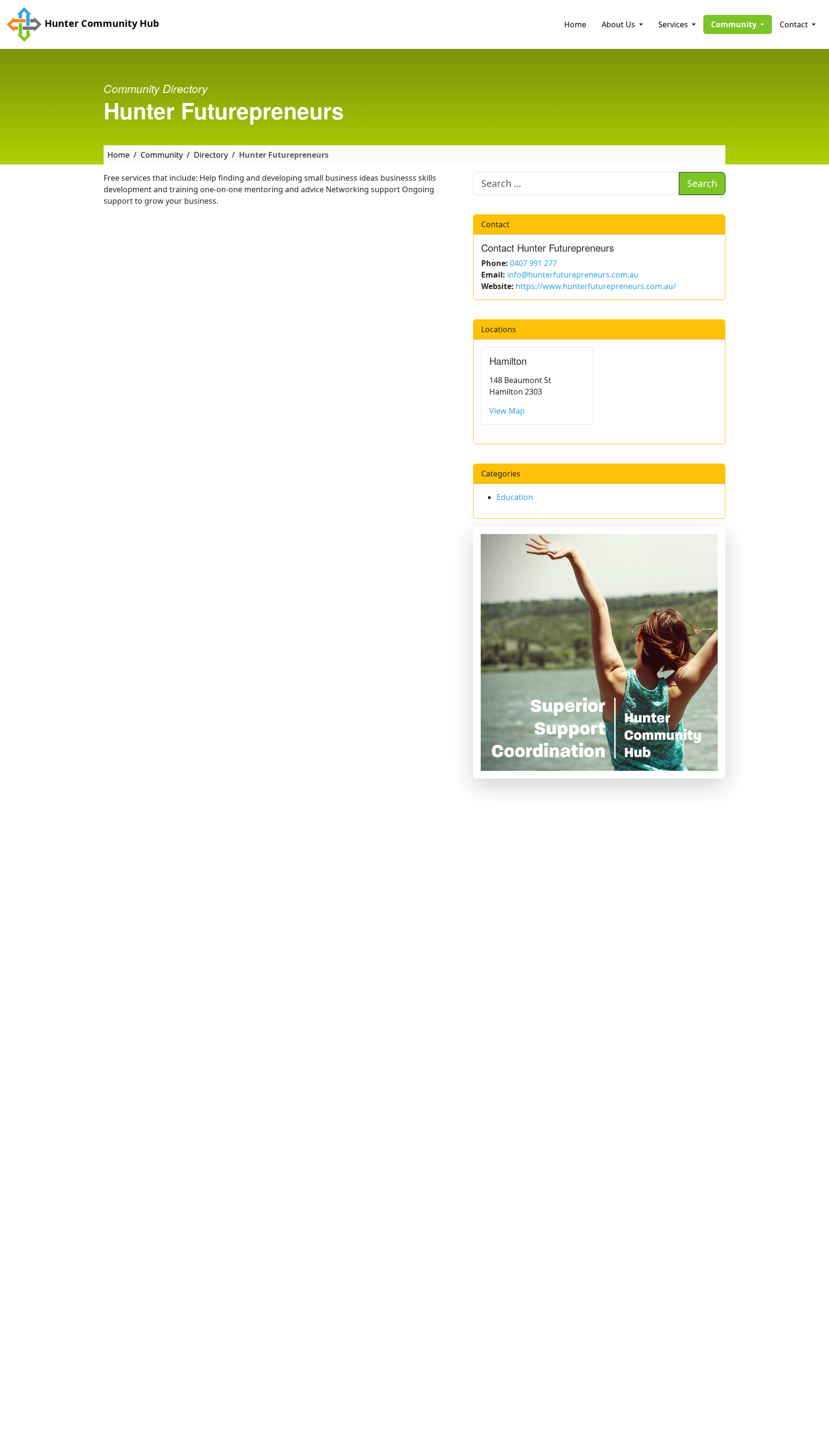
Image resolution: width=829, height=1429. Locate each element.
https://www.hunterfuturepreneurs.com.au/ (596, 286)
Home (575, 24)
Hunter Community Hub (100, 23)
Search (702, 183)
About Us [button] (619, 24)
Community (162, 155)
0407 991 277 (533, 263)
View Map (507, 411)
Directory (211, 155)
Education (515, 497)
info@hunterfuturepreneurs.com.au (573, 274)
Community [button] (741, 24)
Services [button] (674, 24)
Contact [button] (795, 24)
